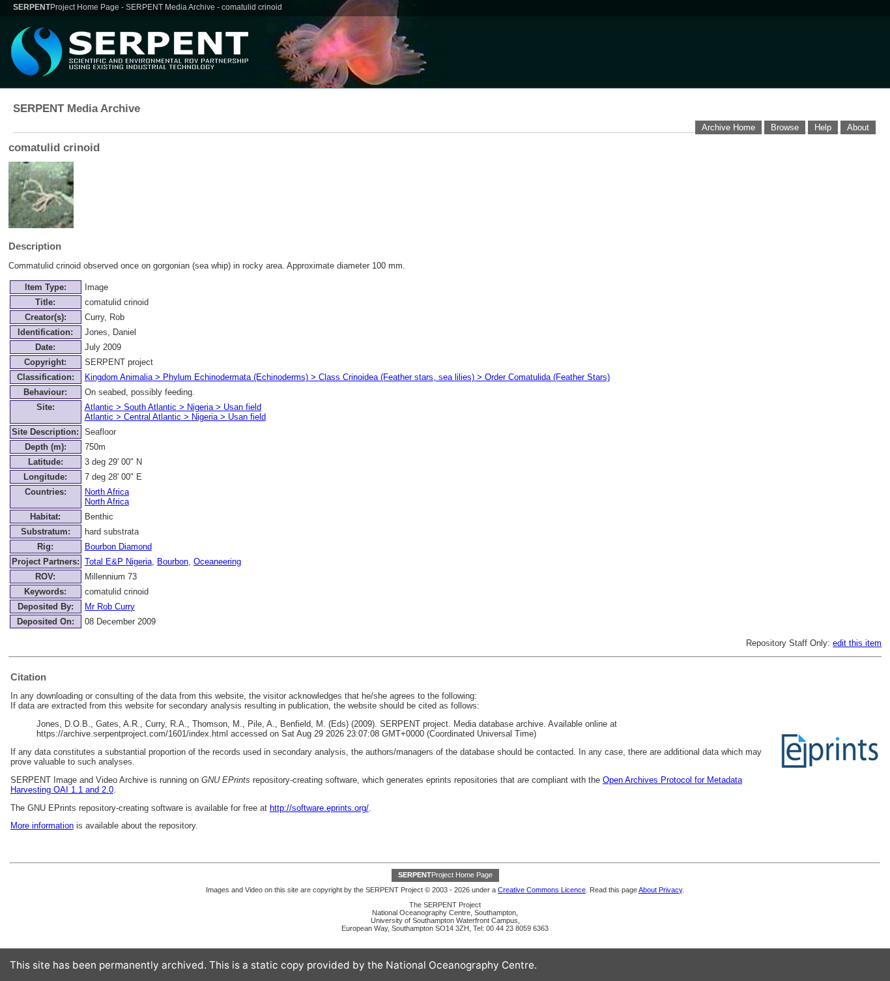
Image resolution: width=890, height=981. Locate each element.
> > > (347, 377)
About (858, 127)
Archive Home (728, 127)
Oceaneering (217, 561)
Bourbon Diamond (118, 546)
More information (42, 825)
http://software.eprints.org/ (319, 808)
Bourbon (172, 561)
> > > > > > (175, 412)
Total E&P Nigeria (118, 561)
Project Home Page (67, 7)
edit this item (857, 643)
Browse (785, 127)
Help (822, 127)
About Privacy (660, 890)
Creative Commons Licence (542, 890)
